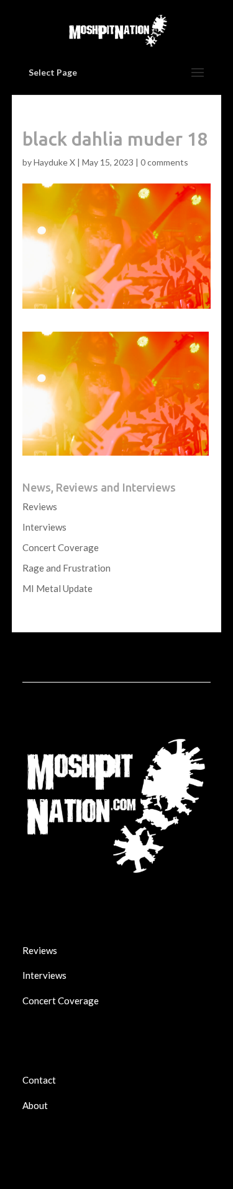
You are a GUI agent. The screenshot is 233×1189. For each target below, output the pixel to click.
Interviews (44, 527)
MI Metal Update (57, 588)
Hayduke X (54, 162)
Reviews (39, 506)
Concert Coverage (60, 547)
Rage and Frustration (66, 567)
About (35, 1105)
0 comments (164, 162)
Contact (39, 1079)
